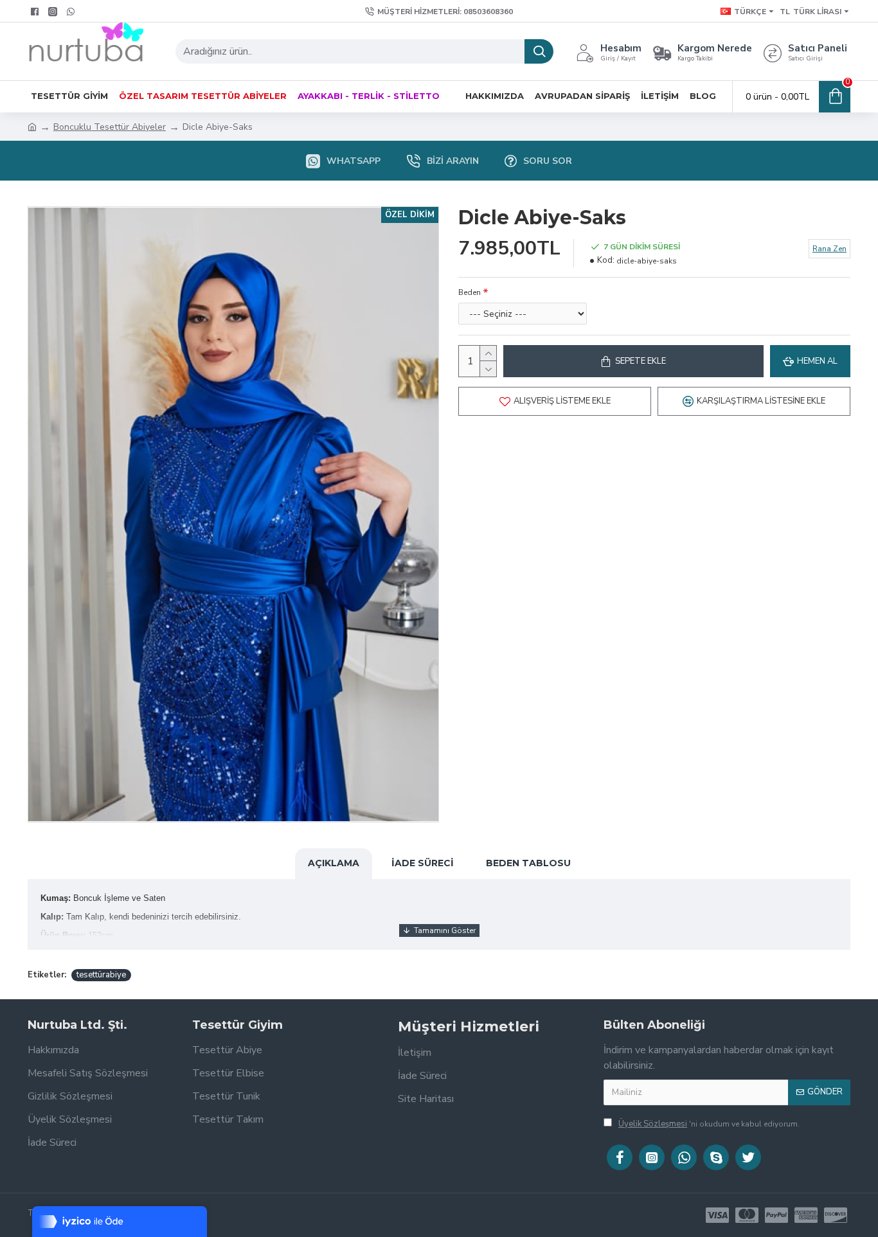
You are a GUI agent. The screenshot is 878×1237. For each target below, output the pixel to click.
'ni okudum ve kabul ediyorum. (709, 1124)
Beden (469, 292)
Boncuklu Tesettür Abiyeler (109, 127)
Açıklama (333, 863)
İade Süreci (422, 863)
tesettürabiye (101, 975)
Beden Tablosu (528, 863)
